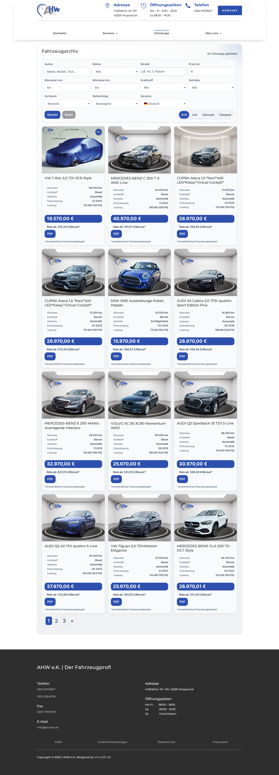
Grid (184, 114)
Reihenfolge (100, 96)
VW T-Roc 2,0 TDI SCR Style (68, 178)
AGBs (58, 742)
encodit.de (103, 757)
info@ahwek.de (47, 727)
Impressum (220, 742)
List (194, 114)
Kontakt (230, 10)
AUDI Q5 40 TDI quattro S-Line (71, 546)
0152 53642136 (46, 696)
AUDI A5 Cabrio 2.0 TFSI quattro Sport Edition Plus (204, 303)
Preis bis (194, 64)
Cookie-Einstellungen (112, 742)
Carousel (208, 114)
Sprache (146, 96)
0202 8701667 (46, 689)
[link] (73, 186)
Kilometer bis (101, 80)
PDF (50, 234)
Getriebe (194, 80)
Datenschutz (166, 742)
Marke (97, 64)
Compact (225, 114)
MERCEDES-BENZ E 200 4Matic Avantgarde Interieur (72, 425)
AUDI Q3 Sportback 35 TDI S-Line (205, 423)
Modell (145, 64)
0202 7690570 (46, 712)
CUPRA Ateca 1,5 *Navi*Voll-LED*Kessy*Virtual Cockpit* (200, 180)
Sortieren (51, 96)
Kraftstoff (147, 80)
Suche (49, 64)
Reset (69, 114)
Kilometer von (54, 80)
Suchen (52, 114)
